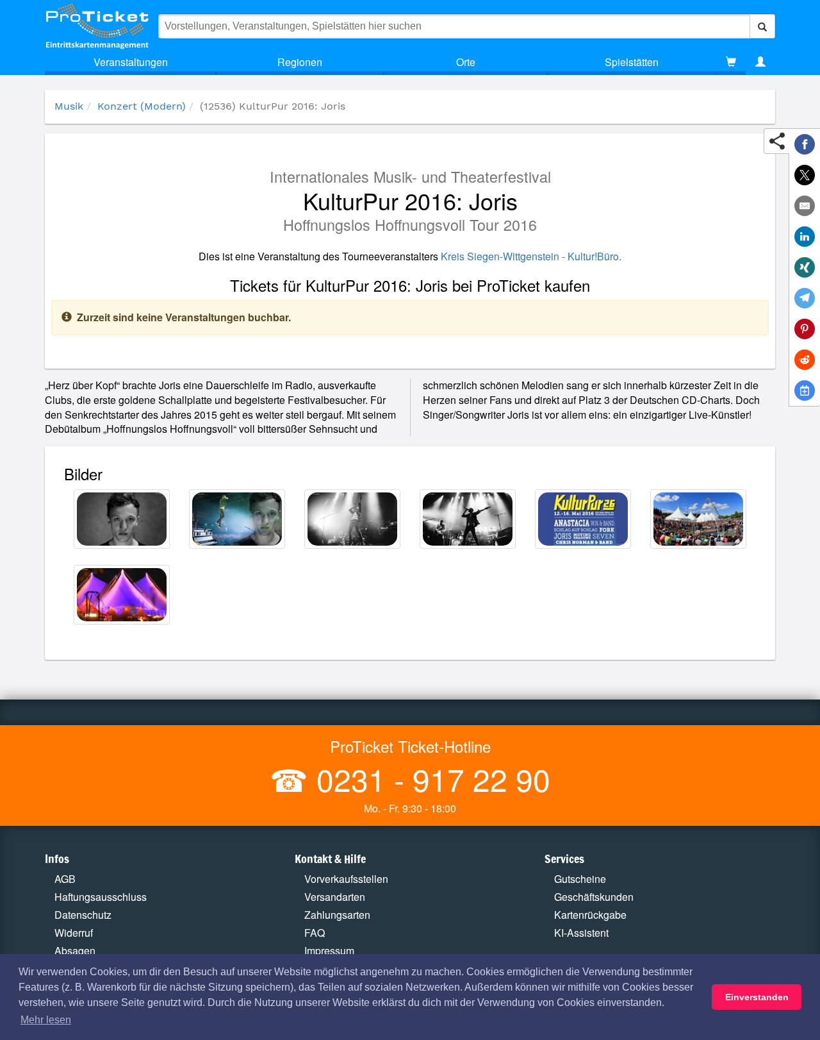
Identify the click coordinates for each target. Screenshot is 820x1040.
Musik (68, 106)
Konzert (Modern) (141, 106)
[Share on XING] (804, 267)
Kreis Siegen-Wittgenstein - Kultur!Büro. (531, 256)
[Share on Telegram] (804, 298)
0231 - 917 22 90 (429, 779)
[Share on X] (804, 175)
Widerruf (73, 932)
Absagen (74, 950)
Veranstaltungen (131, 62)
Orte (465, 62)
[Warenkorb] (731, 62)
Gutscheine (580, 878)
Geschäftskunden (594, 896)
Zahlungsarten (337, 914)
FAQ (314, 932)
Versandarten (334, 896)
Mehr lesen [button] (45, 1019)
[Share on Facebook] (804, 144)
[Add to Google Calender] (804, 390)
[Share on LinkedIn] (804, 236)
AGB (65, 878)
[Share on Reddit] (804, 359)
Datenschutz (82, 914)
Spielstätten (632, 62)
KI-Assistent (581, 932)
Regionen (299, 62)
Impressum (329, 950)
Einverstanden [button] (757, 997)
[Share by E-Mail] (804, 206)
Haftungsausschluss (100, 896)
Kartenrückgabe (590, 914)
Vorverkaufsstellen (346, 878)
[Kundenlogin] (760, 62)
